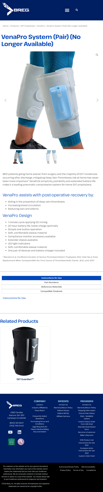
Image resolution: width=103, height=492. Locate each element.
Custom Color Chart (87, 456)
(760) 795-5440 (17, 425)
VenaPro (41, 26)
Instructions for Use (14, 298)
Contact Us (63, 405)
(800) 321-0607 (17, 423)
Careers (39, 405)
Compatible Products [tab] (51, 291)
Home (5, 26)
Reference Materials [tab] (51, 286)
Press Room (40, 410)
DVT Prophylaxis (28, 26)
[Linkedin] (19, 432)
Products (14, 26)
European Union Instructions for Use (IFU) (87, 450)
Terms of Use (78, 470)
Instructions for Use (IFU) (87, 444)
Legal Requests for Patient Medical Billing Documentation (40, 429)
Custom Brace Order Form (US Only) (86, 422)
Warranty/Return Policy (63, 408)
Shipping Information (86, 410)
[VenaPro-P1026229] (51, 100)
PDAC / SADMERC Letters (86, 417)
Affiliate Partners (63, 416)
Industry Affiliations (40, 408)
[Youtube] (10, 432)
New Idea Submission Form (87, 428)
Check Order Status (87, 413)
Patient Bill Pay (63, 413)
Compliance (91, 470)
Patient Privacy (63, 410)
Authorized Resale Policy (69, 467)
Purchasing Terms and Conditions (40, 422)
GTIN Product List (87, 440)
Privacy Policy (65, 470)
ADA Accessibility (88, 467)
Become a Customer (86, 432)
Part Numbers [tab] (51, 282)
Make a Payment (86, 435)
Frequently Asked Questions (40, 417)
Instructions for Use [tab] (51, 278)
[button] (67, 10)
